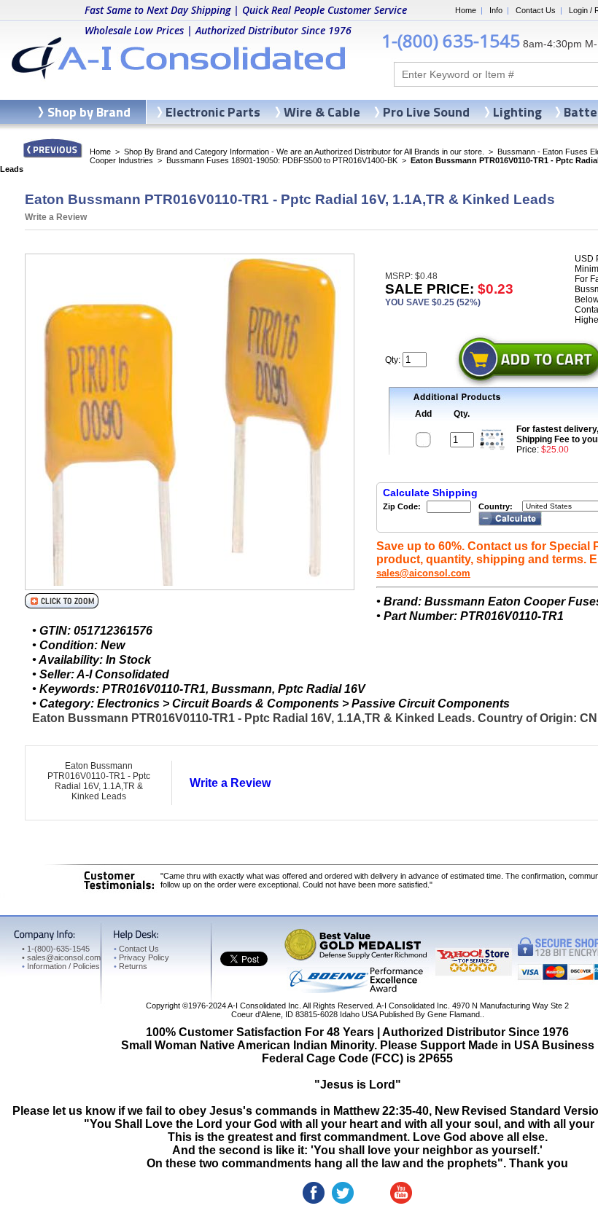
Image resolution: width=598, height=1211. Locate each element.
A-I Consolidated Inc (263, 1005)
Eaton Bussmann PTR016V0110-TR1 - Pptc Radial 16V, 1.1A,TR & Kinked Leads (98, 781)
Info (495, 10)
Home (465, 10)
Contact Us (536, 10)
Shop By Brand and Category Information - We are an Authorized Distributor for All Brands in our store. (304, 151)
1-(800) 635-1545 (450, 40)
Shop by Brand (89, 112)
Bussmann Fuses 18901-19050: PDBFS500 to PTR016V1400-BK (281, 160)
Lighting (517, 112)
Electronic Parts (213, 112)
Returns (130, 966)
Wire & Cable (322, 112)
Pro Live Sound (426, 112)
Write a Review (56, 217)
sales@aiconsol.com (423, 573)
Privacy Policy (141, 957)
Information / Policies (61, 966)
